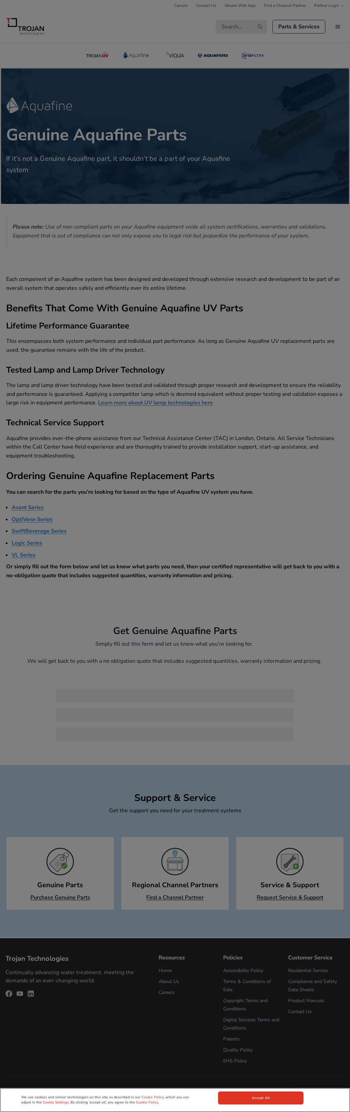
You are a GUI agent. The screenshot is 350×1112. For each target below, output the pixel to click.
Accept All (261, 1098)
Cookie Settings (56, 1102)
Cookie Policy (153, 1097)
